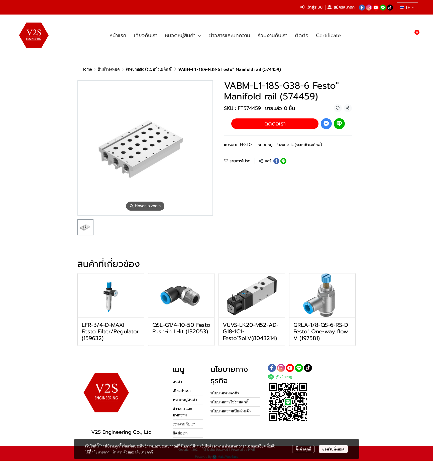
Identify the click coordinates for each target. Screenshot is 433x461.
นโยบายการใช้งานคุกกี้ (229, 402)
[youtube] (376, 7)
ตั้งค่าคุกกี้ (303, 449)
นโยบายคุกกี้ (144, 452)
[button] (407, 7)
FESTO (246, 144)
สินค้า (177, 381)
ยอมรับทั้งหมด (333, 449)
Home (86, 69)
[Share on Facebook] (276, 161)
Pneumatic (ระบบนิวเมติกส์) (149, 69)
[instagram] (369, 7)
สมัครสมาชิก (344, 7)
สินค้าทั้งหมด (109, 69)
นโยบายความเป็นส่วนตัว (109, 452)
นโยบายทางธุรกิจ (225, 393)
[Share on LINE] (283, 161)
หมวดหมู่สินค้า (185, 399)
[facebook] (362, 7)
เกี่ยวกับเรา (182, 390)
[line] (383, 7)
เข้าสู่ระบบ (314, 7)
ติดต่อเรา (275, 123)
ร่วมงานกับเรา (184, 424)
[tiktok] (390, 7)
